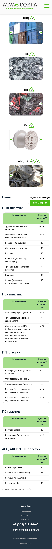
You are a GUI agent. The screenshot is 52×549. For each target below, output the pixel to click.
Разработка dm (26, 544)
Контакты (25, 519)
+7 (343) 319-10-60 (25, 524)
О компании (26, 512)
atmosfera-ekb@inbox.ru (26, 529)
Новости (24, 515)
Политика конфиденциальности (26, 538)
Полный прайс (40, 203)
